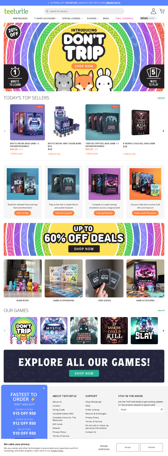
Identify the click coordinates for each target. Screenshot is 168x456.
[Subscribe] (161, 409)
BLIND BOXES (23, 300)
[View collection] (84, 57)
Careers (56, 405)
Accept (128, 447)
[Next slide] (163, 131)
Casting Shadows (104, 213)
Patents (56, 428)
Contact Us (90, 432)
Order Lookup (92, 409)
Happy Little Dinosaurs (145, 213)
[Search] (46, 11)
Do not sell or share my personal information (97, 426)
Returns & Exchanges (95, 413)
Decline (151, 447)
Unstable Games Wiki (63, 413)
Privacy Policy (59, 432)
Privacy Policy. (57, 450)
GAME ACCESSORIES (145, 300)
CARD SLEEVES (104, 300)
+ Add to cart (54, 153)
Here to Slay (23, 213)
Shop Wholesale (93, 401)
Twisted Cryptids (63, 213)
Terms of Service (61, 436)
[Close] (43, 388)
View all (160, 97)
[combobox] (84, 11)
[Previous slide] (4, 131)
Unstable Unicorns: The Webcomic (64, 419)
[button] (45, 19)
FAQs (87, 405)
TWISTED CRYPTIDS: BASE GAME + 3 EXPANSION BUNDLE (102, 145)
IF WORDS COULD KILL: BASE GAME (139, 143)
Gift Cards (57, 424)
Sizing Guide (59, 409)
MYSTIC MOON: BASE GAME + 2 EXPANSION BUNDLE (24, 145)
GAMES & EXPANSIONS (63, 300)
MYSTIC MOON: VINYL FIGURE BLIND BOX (64, 145)
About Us (57, 401)
